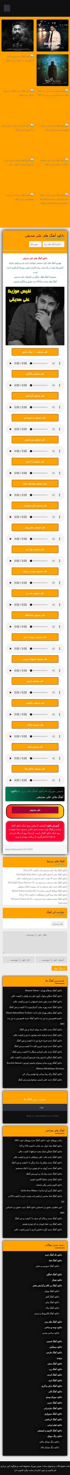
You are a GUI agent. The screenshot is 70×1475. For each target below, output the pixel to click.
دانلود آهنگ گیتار (52, 1297)
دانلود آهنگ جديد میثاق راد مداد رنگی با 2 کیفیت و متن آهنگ (37, 1162)
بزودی (59, 1358)
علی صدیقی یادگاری (35, 373)
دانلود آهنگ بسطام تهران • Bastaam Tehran (43, 990)
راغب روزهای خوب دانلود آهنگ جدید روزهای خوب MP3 (38, 1140)
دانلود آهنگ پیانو (52, 1302)
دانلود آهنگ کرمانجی (53, 1419)
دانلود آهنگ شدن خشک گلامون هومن (46, 1179)
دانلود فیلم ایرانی (54, 1425)
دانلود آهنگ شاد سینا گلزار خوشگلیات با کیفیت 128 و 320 (43, 895)
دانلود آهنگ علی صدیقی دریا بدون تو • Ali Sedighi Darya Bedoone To (37, 882)
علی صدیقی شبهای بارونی (35, 659)
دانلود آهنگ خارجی (54, 1352)
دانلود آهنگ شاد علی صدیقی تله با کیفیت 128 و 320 (45, 870)
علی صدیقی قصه (35, 746)
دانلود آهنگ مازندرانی (53, 1408)
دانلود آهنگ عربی (54, 1403)
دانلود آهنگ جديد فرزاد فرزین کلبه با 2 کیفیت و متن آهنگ (38, 1046)
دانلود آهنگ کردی (54, 1375)
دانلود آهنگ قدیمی (54, 1341)
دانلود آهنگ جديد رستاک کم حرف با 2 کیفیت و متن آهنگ (38, 1218)
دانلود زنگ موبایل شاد (50, 1447)
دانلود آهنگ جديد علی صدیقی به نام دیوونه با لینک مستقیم (42, 887)
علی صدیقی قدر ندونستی (35, 505)
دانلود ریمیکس (56, 1347)
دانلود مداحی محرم (51, 1333)
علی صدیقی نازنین (35, 681)
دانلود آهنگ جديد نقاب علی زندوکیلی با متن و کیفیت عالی (37, 1157)
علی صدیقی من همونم (35, 439)
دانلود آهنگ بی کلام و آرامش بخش (47, 1285)
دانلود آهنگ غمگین (54, 1274)
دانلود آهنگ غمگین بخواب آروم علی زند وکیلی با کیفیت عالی (36, 996)
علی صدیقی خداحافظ (35, 615)
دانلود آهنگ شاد (55, 1260)
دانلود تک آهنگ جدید (53, 1255)
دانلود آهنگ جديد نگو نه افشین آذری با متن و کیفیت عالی (38, 1229)
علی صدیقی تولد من (35, 549)
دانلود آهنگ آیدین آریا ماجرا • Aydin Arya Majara (41, 1190)
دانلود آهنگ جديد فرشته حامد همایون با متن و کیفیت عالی (37, 1035)
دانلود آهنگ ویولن (51, 1291)
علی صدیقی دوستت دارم (35, 637)
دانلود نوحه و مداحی (53, 1327)
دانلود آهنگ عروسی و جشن (47, 1266)
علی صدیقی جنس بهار (35, 527)
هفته (41, 1107)
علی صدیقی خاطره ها (35, 768)
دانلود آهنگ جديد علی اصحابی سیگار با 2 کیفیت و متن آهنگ (37, 1052)
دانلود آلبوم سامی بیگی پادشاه (49, 1185)
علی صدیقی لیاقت (35, 725)
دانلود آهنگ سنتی (54, 1363)
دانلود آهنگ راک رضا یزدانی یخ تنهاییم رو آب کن (42, 1074)
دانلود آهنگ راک (52, 1308)
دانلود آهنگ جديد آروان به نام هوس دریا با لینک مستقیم (39, 1168)
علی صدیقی (35, 810)
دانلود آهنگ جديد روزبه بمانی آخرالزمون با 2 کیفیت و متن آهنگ (35, 1007)
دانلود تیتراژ (57, 1280)
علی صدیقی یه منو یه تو (35, 417)
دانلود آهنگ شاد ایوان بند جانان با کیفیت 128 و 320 (40, 1146)
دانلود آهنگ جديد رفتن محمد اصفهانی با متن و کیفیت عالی (37, 1001)
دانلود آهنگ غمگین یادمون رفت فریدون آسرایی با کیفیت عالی (36, 1057)
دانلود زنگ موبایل (54, 1436)
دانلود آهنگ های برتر (52, 244)
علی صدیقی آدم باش (35, 395)
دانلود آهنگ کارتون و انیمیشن (50, 1430)
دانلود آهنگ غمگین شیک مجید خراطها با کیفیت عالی (40, 1151)
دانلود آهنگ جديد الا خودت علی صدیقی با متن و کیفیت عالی (42, 878)
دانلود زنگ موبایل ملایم (49, 1442)
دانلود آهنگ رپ (55, 1369)
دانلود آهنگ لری (55, 1380)
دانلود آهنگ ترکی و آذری (51, 1386)
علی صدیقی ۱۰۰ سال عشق (35, 352)
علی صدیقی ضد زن (35, 593)
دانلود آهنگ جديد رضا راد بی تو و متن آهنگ (44, 1174)
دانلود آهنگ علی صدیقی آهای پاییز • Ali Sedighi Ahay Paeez (41, 874)
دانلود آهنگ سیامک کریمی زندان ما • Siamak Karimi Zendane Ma (39, 891)
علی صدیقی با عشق (35, 461)
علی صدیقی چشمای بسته (35, 483)
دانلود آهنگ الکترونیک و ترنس (46, 1313)
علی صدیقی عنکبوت (35, 703)
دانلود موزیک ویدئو (54, 1397)
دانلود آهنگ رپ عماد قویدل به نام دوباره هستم (42, 1224)
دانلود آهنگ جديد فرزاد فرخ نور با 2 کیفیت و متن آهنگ (39, 1040)
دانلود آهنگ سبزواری (53, 1414)
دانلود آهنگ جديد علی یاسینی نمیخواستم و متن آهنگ (40, 1080)
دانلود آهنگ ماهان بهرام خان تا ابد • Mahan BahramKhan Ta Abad (34, 1013)
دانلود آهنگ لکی (55, 1391)
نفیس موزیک (55, 791)
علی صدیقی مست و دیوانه (35, 571)
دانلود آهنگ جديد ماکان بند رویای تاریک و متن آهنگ (41, 1029)
